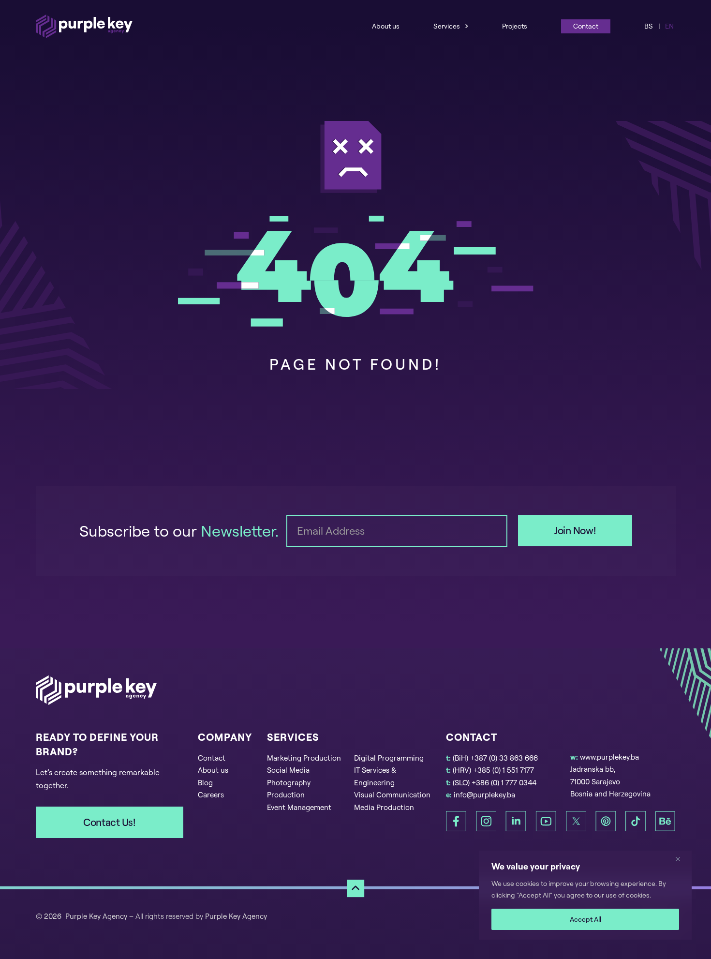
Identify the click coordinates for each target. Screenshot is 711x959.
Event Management (299, 807)
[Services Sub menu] (466, 26)
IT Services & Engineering (375, 776)
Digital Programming (389, 758)
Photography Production (289, 789)
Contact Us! (109, 822)
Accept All (585, 919)
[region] (585, 895)
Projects (514, 26)
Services (446, 26)
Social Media (288, 770)
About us (386, 26)
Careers (211, 794)
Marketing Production (304, 758)
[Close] (681, 859)
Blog (205, 782)
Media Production (384, 807)
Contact (585, 26)
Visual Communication (392, 794)
